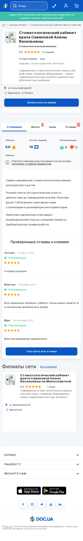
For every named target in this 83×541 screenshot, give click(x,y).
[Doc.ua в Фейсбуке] (23, 504)
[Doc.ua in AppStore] (29, 491)
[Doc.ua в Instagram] (32, 504)
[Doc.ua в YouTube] (50, 504)
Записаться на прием (41, 102)
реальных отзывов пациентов (31, 163)
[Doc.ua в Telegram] (41, 504)
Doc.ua (8, 526)
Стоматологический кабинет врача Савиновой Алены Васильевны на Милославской (45, 378)
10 (43, 52)
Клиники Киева (16, 25)
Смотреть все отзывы (41, 351)
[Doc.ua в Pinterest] (60, 504)
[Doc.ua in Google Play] (54, 491)
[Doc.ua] (5, 6)
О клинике (14, 127)
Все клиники (48, 366)
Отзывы (72, 126)
